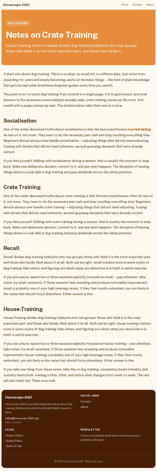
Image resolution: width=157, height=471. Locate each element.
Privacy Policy (14, 435)
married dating (139, 129)
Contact (137, 4)
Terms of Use (13, 446)
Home (125, 4)
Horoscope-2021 (16, 5)
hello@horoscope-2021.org (22, 418)
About (150, 4)
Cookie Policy (13, 440)
